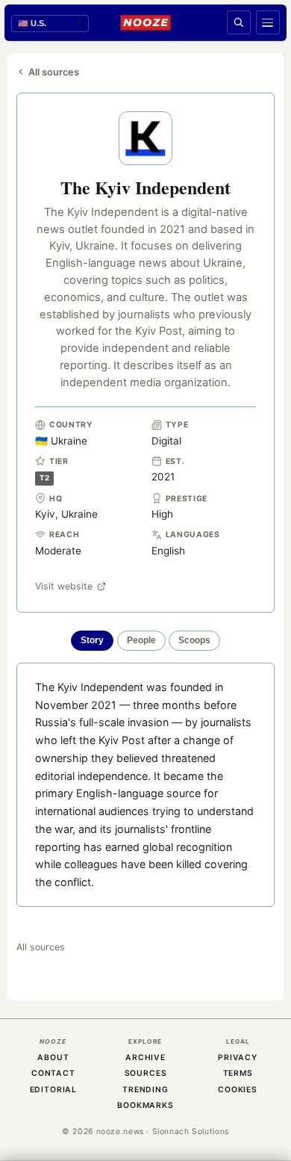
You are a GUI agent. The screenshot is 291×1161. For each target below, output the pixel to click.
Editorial (54, 1090)
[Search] (239, 22)
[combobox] (50, 23)
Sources (146, 1073)
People (141, 640)
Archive (145, 1057)
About (53, 1057)
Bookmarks (145, 1105)
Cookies (237, 1090)
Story (92, 640)
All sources (53, 72)
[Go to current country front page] (145, 22)
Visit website (64, 586)
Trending (145, 1090)
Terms (238, 1073)
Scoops (194, 640)
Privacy (237, 1057)
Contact (53, 1073)
